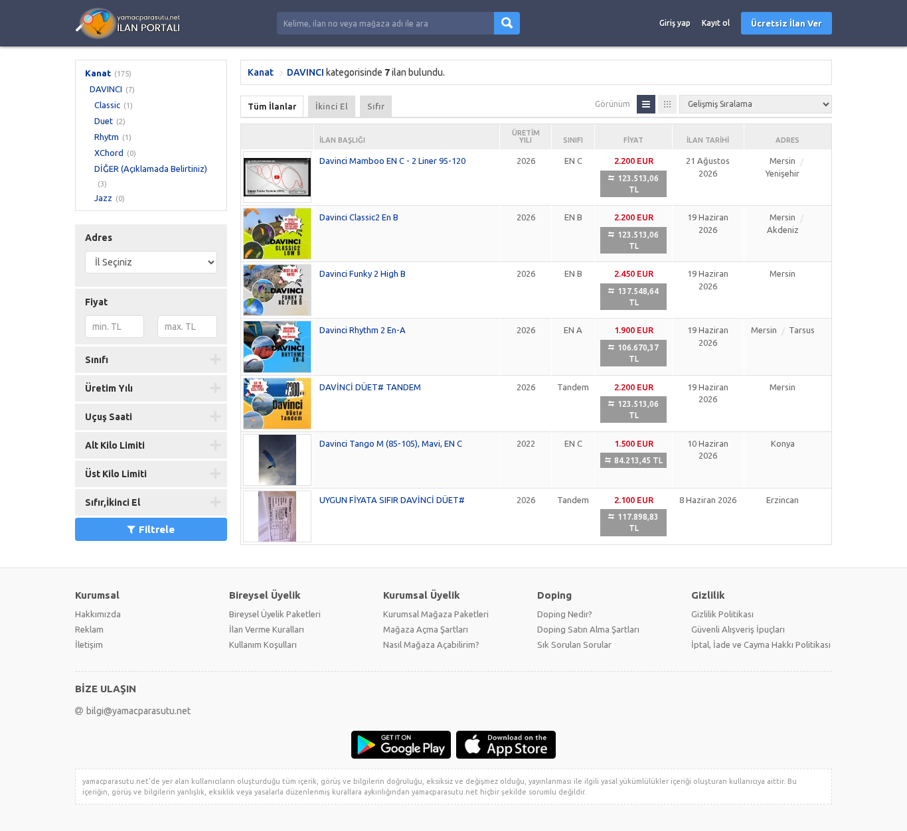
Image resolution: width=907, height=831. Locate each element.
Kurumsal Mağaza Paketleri (436, 614)
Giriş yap (675, 23)
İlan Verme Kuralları (266, 629)
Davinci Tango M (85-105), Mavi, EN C (390, 443)
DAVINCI (106, 89)
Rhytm (106, 136)
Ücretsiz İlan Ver (786, 23)
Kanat (98, 73)
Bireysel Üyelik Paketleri (275, 614)
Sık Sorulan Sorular (574, 644)
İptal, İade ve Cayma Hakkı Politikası (761, 644)
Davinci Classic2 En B (358, 217)
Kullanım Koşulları (263, 644)
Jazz (103, 197)
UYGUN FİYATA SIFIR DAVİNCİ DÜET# (392, 499)
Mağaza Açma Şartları (425, 629)
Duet (103, 120)
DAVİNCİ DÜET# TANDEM (370, 387)
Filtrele (157, 529)
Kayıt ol (716, 23)
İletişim (89, 644)
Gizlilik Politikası (722, 614)
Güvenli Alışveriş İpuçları (738, 629)
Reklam (89, 629)
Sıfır (375, 106)
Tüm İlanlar (272, 106)
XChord (109, 152)
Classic (107, 105)
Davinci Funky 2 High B (362, 273)
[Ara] (507, 23)
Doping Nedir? (564, 614)
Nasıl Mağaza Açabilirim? (431, 644)
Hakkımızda (98, 614)
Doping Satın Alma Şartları (588, 629)
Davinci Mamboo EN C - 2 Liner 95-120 (392, 160)
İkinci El (331, 106)
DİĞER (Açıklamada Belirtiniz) (150, 168)
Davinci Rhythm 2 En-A (362, 330)
